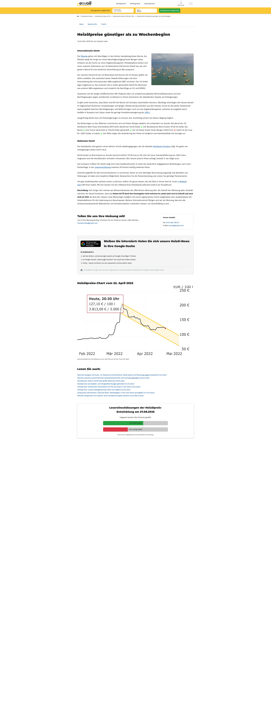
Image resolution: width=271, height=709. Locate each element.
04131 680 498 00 (172, 223)
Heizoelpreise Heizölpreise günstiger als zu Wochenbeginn (154, 16)
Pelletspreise (135, 4)
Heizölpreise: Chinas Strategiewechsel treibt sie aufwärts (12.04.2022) (103, 390)
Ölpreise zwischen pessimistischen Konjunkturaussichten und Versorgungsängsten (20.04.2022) (113, 378)
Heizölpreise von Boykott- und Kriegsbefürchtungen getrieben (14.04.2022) (105, 384)
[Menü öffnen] (191, 3)
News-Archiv (92, 24)
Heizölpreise (121, 4)
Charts (103, 24)
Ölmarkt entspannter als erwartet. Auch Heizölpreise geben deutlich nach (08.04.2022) (110, 396)
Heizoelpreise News (87, 16)
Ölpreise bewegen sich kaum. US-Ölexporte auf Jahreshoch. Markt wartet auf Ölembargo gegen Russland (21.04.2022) (122, 375)
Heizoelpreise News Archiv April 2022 (123, 16)
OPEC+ (147, 112)
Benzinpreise (149, 4)
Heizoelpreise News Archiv (102, 16)
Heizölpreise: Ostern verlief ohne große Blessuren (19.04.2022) (101, 381)
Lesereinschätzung (103, 167)
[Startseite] (78, 16)
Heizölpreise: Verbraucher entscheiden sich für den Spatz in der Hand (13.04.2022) (108, 387)
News (81, 24)
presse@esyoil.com (176, 226)
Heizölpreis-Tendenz (161, 146)
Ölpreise (84, 56)
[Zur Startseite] (84, 3)
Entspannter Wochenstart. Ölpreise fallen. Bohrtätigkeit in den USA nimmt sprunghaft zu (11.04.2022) (115, 393)
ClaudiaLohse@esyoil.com (87, 223)
